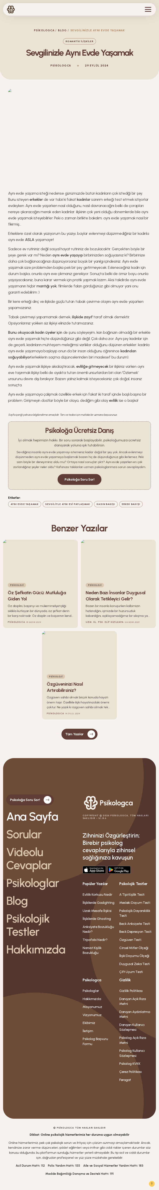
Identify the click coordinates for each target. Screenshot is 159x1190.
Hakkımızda (35, 949)
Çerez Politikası (130, 1072)
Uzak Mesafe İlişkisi (97, 911)
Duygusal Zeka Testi (134, 964)
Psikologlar (32, 883)
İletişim (88, 1031)
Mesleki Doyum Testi (134, 903)
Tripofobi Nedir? (95, 940)
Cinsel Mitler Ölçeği (133, 948)
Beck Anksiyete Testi (134, 924)
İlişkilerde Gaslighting (98, 903)
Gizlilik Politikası (131, 991)
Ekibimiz (89, 1023)
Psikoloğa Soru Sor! (79, 479)
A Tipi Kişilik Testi (131, 894)
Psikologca (44, 30)
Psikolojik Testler (28, 925)
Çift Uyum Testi (131, 972)
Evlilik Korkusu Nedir (97, 894)
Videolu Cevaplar (29, 858)
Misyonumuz (92, 1007)
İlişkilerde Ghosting (97, 919)
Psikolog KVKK (129, 1063)
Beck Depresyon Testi (135, 932)
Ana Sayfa (32, 816)
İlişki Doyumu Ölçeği (134, 956)
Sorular (23, 834)
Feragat (125, 1080)
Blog (62, 30)
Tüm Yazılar (74, 734)
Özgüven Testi (130, 940)
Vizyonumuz (92, 1015)
